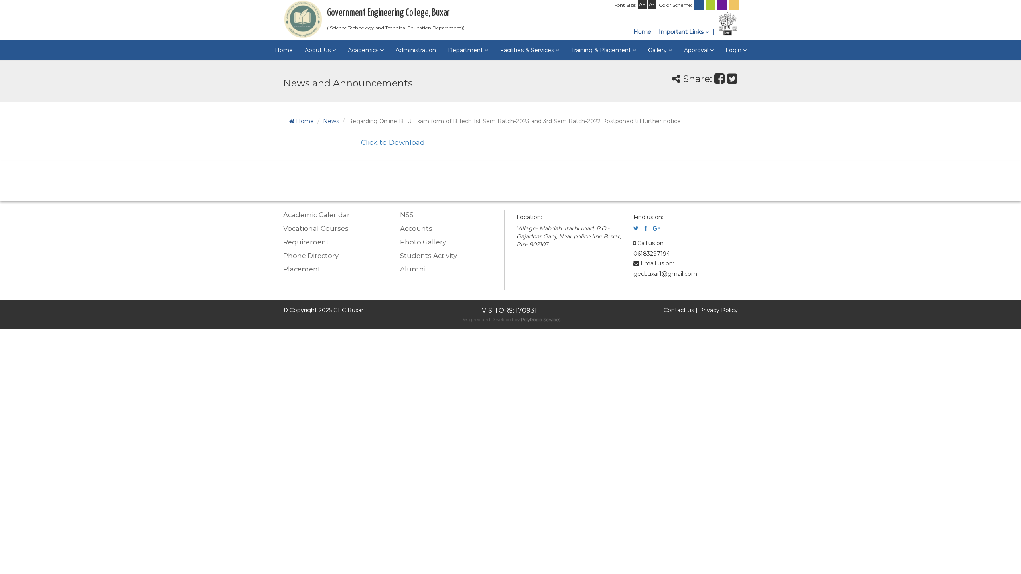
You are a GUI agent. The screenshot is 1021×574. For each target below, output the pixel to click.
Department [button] (466, 50)
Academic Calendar (316, 215)
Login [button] (734, 50)
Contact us (679, 310)
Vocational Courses (316, 228)
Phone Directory (311, 255)
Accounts (416, 228)
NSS (407, 215)
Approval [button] (697, 50)
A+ (642, 4)
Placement (302, 269)
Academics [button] (364, 50)
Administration (416, 50)
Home (642, 31)
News (331, 121)
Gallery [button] (658, 50)
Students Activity (428, 255)
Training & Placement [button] (602, 50)
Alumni (413, 269)
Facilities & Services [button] (528, 50)
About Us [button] (318, 50)
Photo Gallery (423, 242)
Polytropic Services (540, 319)
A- (651, 4)
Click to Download (393, 142)
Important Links (682, 31)
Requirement (306, 242)
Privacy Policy (718, 310)
